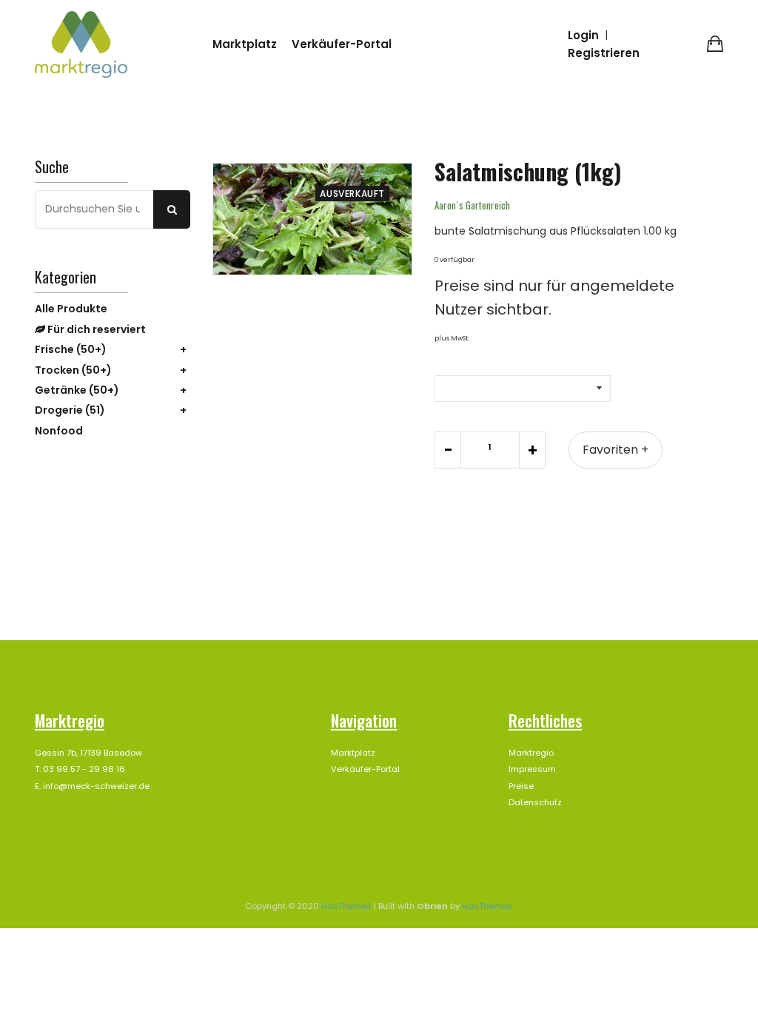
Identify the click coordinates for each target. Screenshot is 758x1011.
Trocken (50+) (73, 370)
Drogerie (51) (70, 410)
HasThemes (346, 906)
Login (583, 35)
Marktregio (531, 753)
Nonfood (59, 430)
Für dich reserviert (95, 329)
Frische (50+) (71, 349)
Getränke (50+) (77, 390)
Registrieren (604, 53)
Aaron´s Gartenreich (472, 205)
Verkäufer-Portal (342, 44)
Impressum (532, 769)
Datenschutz (535, 802)
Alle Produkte (71, 308)
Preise (521, 786)
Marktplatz (244, 44)
